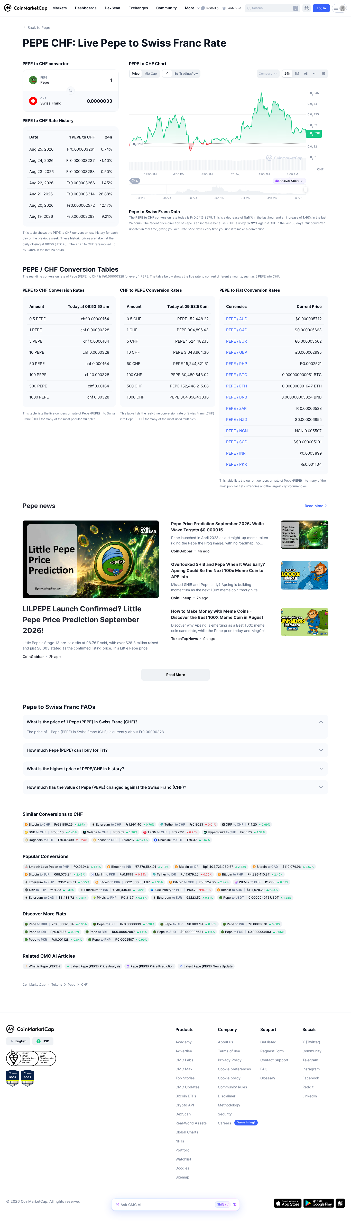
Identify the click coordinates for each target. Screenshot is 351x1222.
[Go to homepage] (25, 8)
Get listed (268, 1042)
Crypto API (185, 1105)
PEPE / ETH (236, 386)
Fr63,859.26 (57, 824)
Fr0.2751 (172, 832)
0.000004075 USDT (257, 897)
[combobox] (268, 74)
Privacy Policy (230, 1060)
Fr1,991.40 (125, 824)
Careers (224, 1123)
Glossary (267, 1078)
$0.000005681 (186, 932)
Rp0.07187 (54, 932)
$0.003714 (190, 924)
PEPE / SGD (236, 441)
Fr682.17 (122, 840)
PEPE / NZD (236, 419)
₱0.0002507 (119, 939)
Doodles (182, 1168)
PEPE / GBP (236, 352)
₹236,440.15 (114, 890)
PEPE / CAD (236, 329)
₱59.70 (182, 890)
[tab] (167, 73)
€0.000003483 (254, 932)
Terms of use (229, 1051)
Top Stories (185, 1078)
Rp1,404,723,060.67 (212, 867)
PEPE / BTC (236, 374)
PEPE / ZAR (236, 408)
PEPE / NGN (237, 430)
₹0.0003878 (253, 924)
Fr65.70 (236, 832)
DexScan (183, 1114)
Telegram (310, 1060)
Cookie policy (229, 1078)
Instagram (311, 1069)
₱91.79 (51, 890)
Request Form (272, 1051)
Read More (314, 506)
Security (225, 1114)
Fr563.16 (53, 832)
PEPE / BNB (236, 397)
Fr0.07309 (58, 840)
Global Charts (187, 1132)
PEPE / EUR (236, 341)
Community (311, 1051)
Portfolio (182, 1150)
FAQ (263, 1069)
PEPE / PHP (236, 363)
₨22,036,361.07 (131, 882)
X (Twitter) (311, 1042)
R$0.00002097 (118, 932)
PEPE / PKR (236, 464)
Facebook (310, 1078)
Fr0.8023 (190, 824)
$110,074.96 (285, 867)
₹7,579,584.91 (140, 867)
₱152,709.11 (59, 882)
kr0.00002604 (58, 924)
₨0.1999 (120, 874)
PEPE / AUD (236, 318)
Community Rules (232, 1087)
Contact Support (274, 1060)
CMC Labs (184, 1060)
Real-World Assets (191, 1123)
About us (225, 1042)
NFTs (180, 1141)
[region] (125, 8)
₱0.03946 (65, 867)
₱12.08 (263, 882)
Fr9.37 (184, 840)
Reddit (307, 1087)
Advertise (184, 1051)
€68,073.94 (57, 874)
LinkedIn (309, 1096)
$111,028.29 (249, 890)
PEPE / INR (236, 453)
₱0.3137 (122, 897)
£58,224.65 (201, 882)
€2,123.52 (185, 897)
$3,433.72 (58, 897)
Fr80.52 (112, 832)
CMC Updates (188, 1087)
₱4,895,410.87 (252, 874)
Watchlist (183, 1159)
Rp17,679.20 (184, 874)
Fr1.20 (248, 824)
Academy (184, 1042)
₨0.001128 (55, 939)
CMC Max (184, 1069)
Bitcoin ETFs (186, 1096)
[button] (192, 8)
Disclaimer (226, 1096)
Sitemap (182, 1177)
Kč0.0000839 (125, 924)
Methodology (229, 1105)
